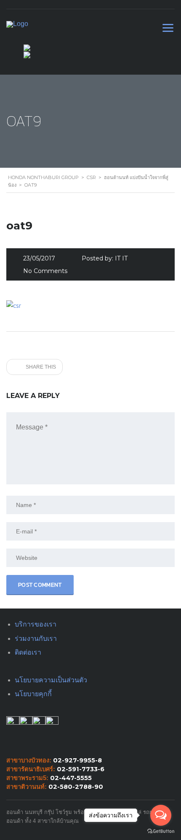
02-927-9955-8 (77, 760)
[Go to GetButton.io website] (160, 831)
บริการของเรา (35, 624)
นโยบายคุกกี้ (33, 693)
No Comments (45, 271)
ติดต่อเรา (28, 652)
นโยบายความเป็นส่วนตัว (51, 680)
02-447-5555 (71, 778)
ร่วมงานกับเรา (36, 638)
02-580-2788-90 (75, 787)
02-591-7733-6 (80, 769)
